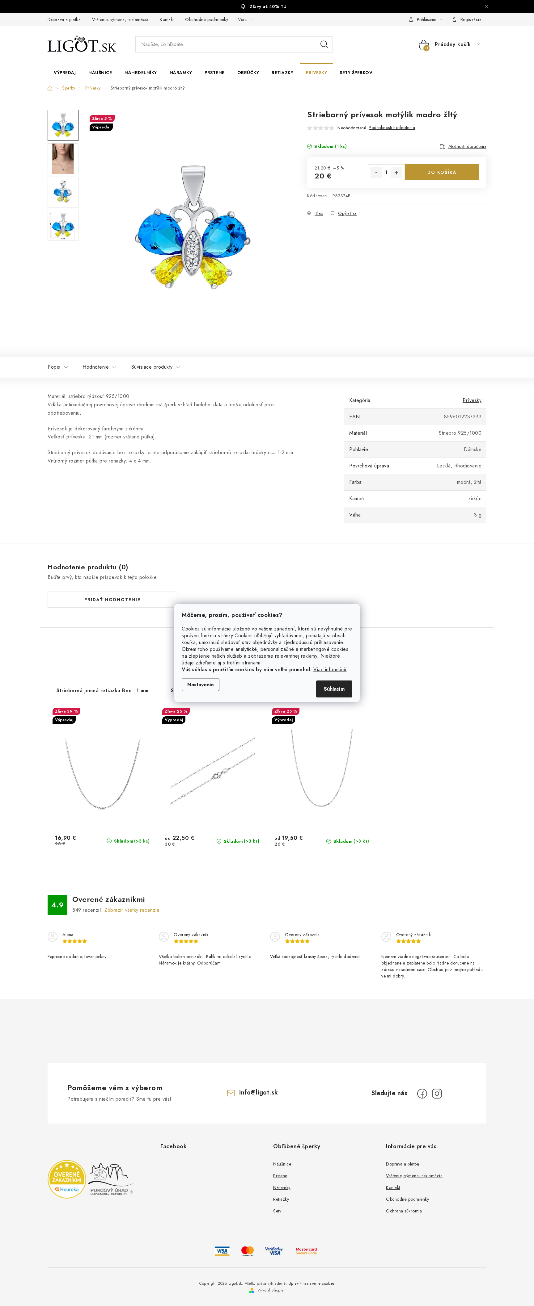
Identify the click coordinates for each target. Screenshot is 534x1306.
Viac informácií (330, 669)
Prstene (280, 1176)
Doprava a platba (64, 19)
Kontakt (167, 19)
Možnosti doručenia (467, 146)
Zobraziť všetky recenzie (131, 910)
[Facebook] (422, 1094)
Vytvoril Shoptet (271, 1290)
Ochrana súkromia (404, 1211)
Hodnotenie (96, 366)
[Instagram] (437, 1094)
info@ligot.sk (258, 1092)
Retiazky (281, 1199)
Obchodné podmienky (206, 19)
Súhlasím (334, 689)
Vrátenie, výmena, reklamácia (120, 19)
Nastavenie (200, 684)
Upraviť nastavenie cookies (312, 1283)
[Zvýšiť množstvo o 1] (396, 172)
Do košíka (442, 172)
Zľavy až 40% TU (268, 6)
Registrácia (471, 19)
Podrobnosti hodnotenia (392, 127)
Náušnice (282, 1164)
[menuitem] (65, 72)
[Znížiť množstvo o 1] (376, 172)
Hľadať (324, 44)
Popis (54, 366)
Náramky (281, 1187)
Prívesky (472, 400)
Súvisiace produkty (152, 366)
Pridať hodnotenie (112, 599)
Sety (277, 1211)
